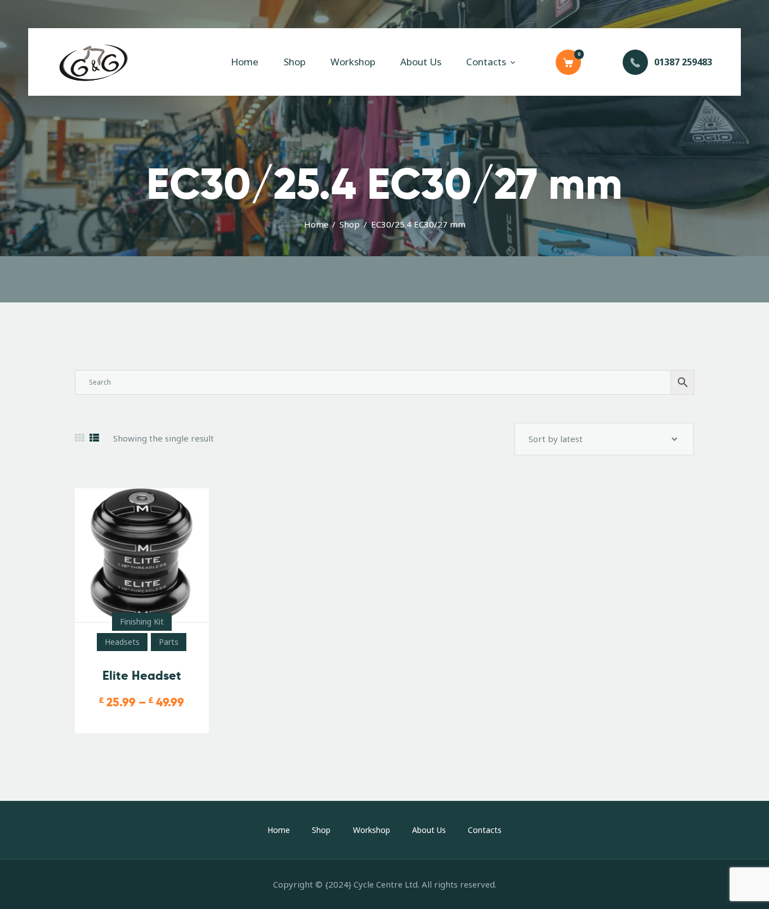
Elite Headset (141, 675)
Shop (349, 224)
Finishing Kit (142, 621)
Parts (168, 641)
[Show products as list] (94, 437)
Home (316, 224)
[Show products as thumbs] (79, 437)
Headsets (122, 641)
